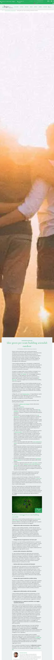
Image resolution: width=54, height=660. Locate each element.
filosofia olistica (26, 394)
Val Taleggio (23, 374)
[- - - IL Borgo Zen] (7, 6)
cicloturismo (21, 406)
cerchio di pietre (18, 432)
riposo (35, 6)
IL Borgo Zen (38, 637)
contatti (45, 6)
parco (31, 6)
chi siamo (16, 6)
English (36, 3)
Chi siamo (31, 1)
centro (21, 6)
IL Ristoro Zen (38, 478)
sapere (40, 6)
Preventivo (40, 1)
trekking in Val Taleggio (24, 404)
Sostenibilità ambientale (10, 10)
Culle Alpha (34, 462)
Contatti (35, 1)
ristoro (26, 6)
